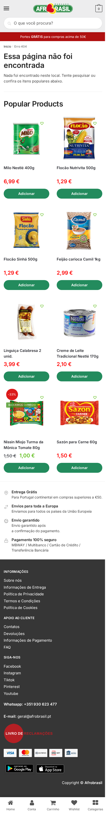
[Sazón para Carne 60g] (79, 413)
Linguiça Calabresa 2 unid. (22, 353)
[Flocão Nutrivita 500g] (79, 139)
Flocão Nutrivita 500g (76, 167)
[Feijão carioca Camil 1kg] (79, 230)
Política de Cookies (20, 607)
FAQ (7, 647)
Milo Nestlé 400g (19, 167)
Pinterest (12, 686)
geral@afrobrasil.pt (34, 716)
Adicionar (26, 193)
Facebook (12, 666)
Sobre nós (13, 580)
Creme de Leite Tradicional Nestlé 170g (77, 353)
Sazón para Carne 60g (77, 442)
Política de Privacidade (24, 594)
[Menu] (11, 8)
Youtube (11, 693)
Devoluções (14, 633)
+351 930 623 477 (40, 704)
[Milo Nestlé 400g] (26, 139)
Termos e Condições (22, 601)
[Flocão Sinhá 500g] (26, 230)
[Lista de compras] (42, 123)
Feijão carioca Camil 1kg (78, 259)
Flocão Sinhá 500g (20, 259)
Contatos (11, 626)
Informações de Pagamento (28, 640)
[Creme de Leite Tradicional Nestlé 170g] (79, 321)
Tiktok (9, 680)
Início (7, 46)
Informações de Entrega (25, 587)
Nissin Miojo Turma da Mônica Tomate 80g (23, 445)
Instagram (12, 673)
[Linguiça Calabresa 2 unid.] (26, 321)
